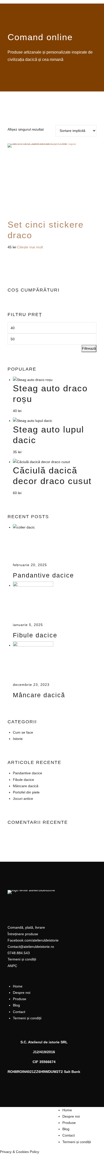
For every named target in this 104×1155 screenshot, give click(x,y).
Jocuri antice (23, 799)
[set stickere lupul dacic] (52, 181)
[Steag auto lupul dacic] (32, 421)
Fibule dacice (35, 635)
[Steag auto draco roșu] (33, 380)
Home (17, 986)
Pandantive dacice (43, 575)
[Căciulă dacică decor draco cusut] (41, 462)
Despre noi (21, 993)
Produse (19, 999)
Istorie (18, 739)
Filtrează (89, 348)
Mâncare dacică (39, 695)
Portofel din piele (26, 792)
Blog (16, 1005)
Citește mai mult (30, 247)
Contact (19, 1012)
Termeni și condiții (27, 1018)
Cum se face (23, 732)
